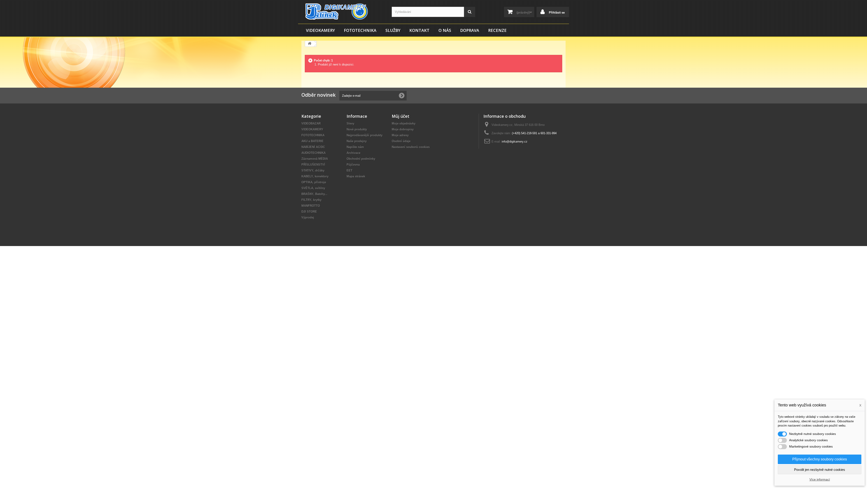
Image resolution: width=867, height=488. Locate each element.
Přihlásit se (556, 12)
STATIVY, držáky (312, 170)
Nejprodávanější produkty (364, 135)
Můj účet (400, 116)
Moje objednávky (403, 123)
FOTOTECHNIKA (360, 30)
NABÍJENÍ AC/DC (313, 147)
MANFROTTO (310, 205)
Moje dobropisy (403, 129)
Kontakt (419, 30)
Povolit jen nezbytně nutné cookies (819, 470)
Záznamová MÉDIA (314, 158)
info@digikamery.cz (514, 141)
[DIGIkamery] (343, 11)
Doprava (469, 30)
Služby (392, 30)
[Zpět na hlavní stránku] (309, 44)
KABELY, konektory (315, 176)
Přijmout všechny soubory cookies (819, 459)
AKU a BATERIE (312, 141)
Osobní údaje (401, 141)
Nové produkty (357, 129)
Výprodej (307, 217)
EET (349, 170)
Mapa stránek (356, 176)
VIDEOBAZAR (311, 123)
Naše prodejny (357, 141)
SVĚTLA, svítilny (313, 188)
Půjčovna (353, 164)
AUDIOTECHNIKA (313, 153)
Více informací (819, 479)
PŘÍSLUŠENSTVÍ (313, 164)
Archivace (353, 153)
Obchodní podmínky (361, 158)
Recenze (497, 30)
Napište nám (355, 147)
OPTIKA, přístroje (313, 182)
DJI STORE (309, 211)
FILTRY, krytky (311, 200)
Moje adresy (400, 135)
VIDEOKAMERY (320, 30)
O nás (444, 30)
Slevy (350, 123)
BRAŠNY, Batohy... (314, 194)
